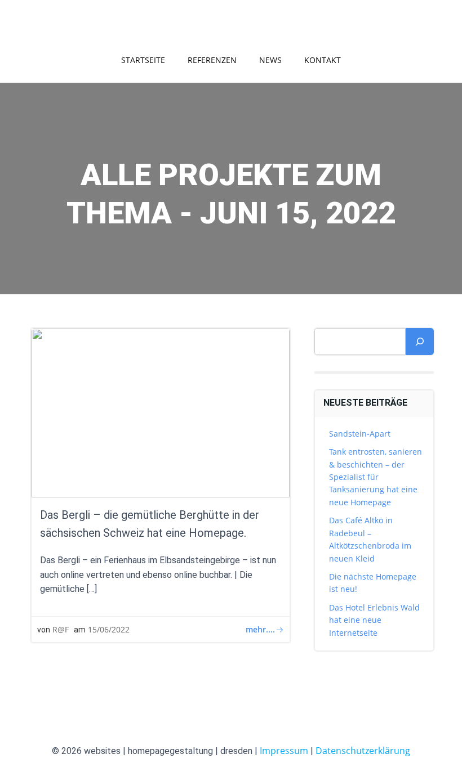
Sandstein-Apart (359, 433)
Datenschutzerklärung (363, 750)
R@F (60, 629)
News (270, 60)
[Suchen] (420, 341)
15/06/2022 (109, 629)
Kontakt (322, 60)
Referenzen (212, 60)
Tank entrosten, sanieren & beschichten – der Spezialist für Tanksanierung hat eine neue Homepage (375, 477)
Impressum (284, 750)
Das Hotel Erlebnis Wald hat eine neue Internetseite (374, 620)
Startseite (143, 60)
